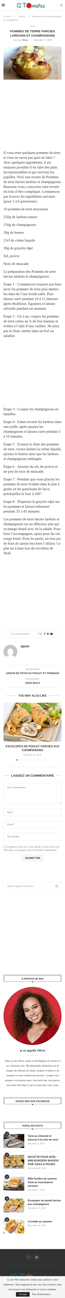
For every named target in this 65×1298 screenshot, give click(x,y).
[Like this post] (41, 634)
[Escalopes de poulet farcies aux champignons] (32, 722)
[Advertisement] (32, 117)
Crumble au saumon (40, 1221)
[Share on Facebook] (44, 634)
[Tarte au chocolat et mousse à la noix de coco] (13, 1141)
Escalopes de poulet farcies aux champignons (44, 1202)
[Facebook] (28, 1257)
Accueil (7, 16)
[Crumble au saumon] (13, 1226)
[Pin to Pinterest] (48, 634)
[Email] (36, 1257)
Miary (25, 40)
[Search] (61, 5)
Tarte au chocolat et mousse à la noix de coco (43, 1137)
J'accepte (23, 1294)
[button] (6, 732)
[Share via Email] (51, 634)
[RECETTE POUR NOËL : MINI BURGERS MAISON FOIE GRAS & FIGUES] (13, 1162)
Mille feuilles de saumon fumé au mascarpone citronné (42, 1182)
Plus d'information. (41, 1294)
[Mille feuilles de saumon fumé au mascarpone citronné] (13, 1184)
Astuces (21, 16)
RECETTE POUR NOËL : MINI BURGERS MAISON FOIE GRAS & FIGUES (43, 1160)
